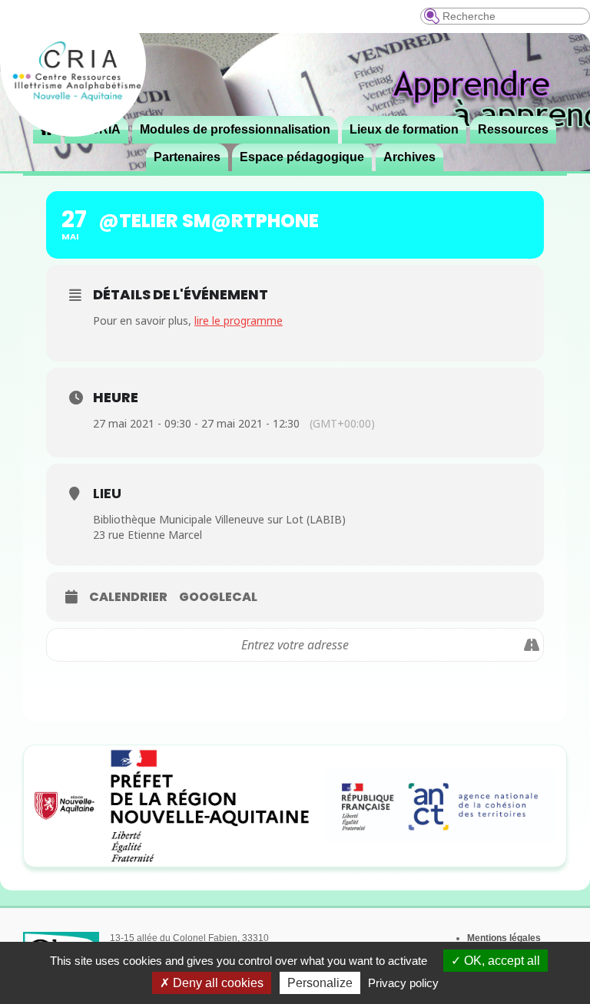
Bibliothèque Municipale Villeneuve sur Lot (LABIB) (219, 519)
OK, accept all (500, 960)
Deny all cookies (217, 982)
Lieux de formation (404, 129)
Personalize (320, 982)
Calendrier (128, 597)
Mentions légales (504, 938)
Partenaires (187, 156)
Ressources (513, 129)
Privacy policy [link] (403, 982)
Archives (409, 156)
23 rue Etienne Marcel (147, 534)
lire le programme (238, 320)
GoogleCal (218, 597)
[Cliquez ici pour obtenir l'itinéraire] (531, 645)
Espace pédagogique (302, 156)
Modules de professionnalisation (235, 129)
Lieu (107, 493)
